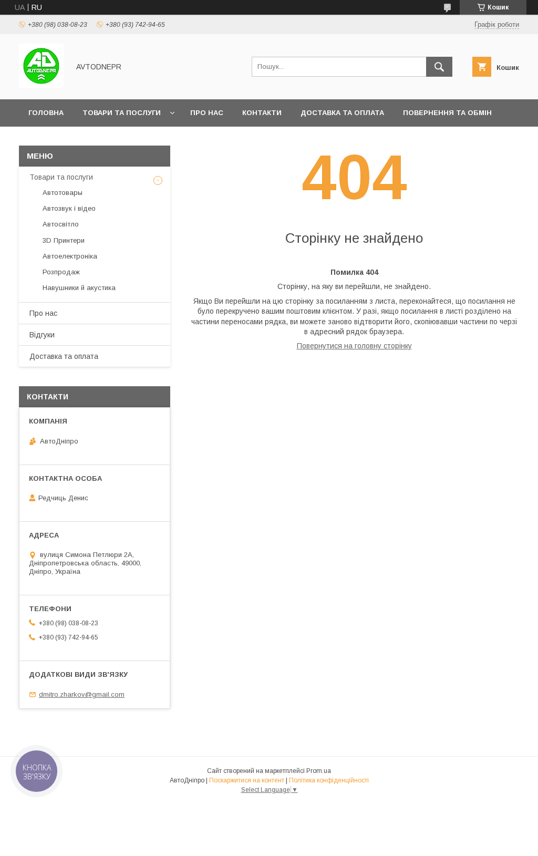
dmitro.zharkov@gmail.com (82, 694)
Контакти (262, 113)
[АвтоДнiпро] (41, 85)
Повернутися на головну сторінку (354, 346)
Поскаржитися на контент (246, 780)
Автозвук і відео (69, 208)
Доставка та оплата (342, 113)
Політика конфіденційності (329, 780)
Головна (46, 113)
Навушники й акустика (79, 288)
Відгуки (42, 335)
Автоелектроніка (70, 256)
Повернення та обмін (447, 113)
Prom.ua (318, 771)
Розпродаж (61, 272)
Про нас (206, 113)
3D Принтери (64, 240)
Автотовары (62, 193)
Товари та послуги (121, 113)
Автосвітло (61, 224)
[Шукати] (439, 67)
